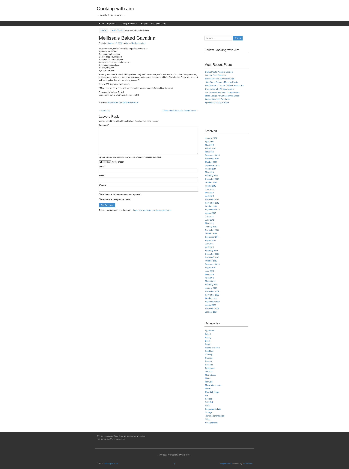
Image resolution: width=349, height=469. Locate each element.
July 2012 (209, 216)
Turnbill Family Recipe (128, 102)
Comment (104, 125)
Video (207, 419)
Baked (208, 334)
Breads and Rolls (212, 347)
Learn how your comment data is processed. (152, 210)
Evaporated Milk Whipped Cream (219, 88)
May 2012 (209, 223)
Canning (208, 354)
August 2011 (210, 240)
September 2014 (212, 165)
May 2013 (209, 192)
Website (102, 185)
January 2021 (211, 138)
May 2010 (209, 274)
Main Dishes (117, 30)
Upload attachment (130, 157)
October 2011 (211, 233)
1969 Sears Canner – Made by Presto (221, 82)
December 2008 (212, 308)
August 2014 (210, 168)
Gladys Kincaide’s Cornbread (217, 99)
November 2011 (212, 230)
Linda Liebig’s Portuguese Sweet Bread (222, 95)
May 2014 (209, 172)
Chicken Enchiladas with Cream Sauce (180, 110)
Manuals (209, 381)
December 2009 (212, 291)
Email (102, 175)
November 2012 (212, 202)
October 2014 (211, 162)
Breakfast (209, 351)
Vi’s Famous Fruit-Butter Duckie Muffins (222, 92)
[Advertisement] (215, 115)
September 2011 (212, 236)
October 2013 (211, 182)
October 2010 (211, 260)
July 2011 (209, 243)
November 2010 (212, 257)
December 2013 (212, 179)
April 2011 (209, 247)
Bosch (207, 340)
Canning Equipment (128, 23)
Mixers (208, 388)
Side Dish (209, 402)
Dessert (208, 361)
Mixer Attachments (213, 385)
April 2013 (209, 196)
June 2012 (209, 219)
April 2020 (209, 141)
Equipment (112, 23)
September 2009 (212, 301)
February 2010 (211, 284)
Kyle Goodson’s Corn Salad (217, 102)
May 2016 (209, 151)
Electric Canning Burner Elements (219, 78)
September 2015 (212, 155)
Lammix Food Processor (215, 75)
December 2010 (212, 253)
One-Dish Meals (212, 392)
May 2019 (209, 144)
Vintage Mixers (211, 422)
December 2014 (212, 158)
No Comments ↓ (138, 43)
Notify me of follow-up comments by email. (121, 194)
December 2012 (212, 199)
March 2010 (210, 281)
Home (101, 23)
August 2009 (210, 305)
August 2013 (210, 185)
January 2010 (211, 288)
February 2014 (211, 175)
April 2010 (209, 277)
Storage (208, 412)
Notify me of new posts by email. (116, 199)
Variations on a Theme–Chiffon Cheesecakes (224, 85)
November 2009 (212, 294)
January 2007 (211, 311)
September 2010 (212, 264)
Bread (207, 344)
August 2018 (210, 148)
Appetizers (209, 330)
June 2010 (209, 271)
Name (102, 166)
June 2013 (209, 189)
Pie (206, 395)
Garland (208, 371)
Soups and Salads (213, 409)
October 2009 (211, 298)
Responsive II (225, 463)
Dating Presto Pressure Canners (219, 71)
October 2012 (211, 206)
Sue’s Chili (104, 110)
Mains (207, 378)
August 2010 (210, 267)
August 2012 (210, 213)
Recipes (144, 23)
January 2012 (211, 226)
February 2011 (211, 250)
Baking (208, 337)
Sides (207, 405)
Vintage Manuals (158, 23)
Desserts (209, 364)
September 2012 (212, 209)
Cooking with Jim (115, 8)
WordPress (247, 463)
